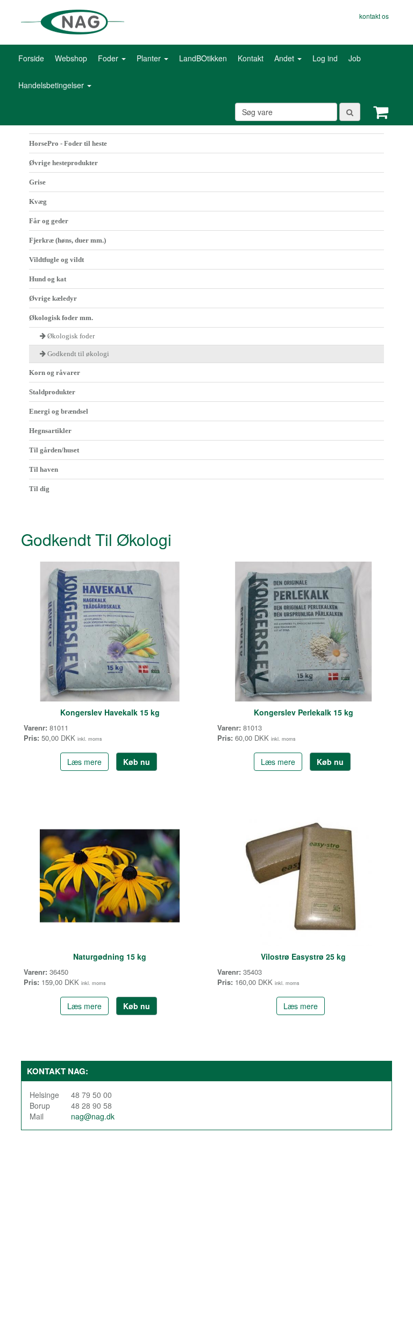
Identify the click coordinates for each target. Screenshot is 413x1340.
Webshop (71, 58)
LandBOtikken (203, 58)
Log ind (325, 58)
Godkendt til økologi (78, 354)
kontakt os (374, 15)
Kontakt (251, 58)
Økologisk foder (71, 336)
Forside (31, 58)
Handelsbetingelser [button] (52, 85)
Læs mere (84, 761)
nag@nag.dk (93, 1116)
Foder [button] (109, 58)
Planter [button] (150, 58)
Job (354, 58)
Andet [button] (285, 58)
